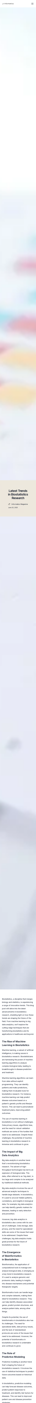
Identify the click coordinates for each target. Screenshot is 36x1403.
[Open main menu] (32, 3)
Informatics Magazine (19, 504)
